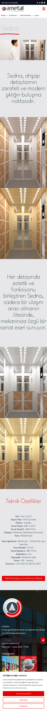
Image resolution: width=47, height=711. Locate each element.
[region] (23, 691)
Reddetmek (24, 706)
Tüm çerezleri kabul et (23, 693)
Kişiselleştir (23, 700)
